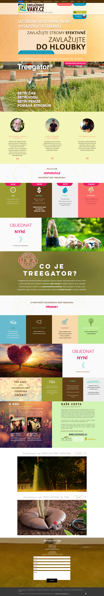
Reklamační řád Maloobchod (43, 589)
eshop (57, 542)
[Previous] (7, 86)
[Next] (96, 86)
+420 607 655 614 (36, 438)
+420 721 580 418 (19, 438)
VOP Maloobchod (22, 589)
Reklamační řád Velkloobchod (56, 589)
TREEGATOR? (52, 273)
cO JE (52, 266)
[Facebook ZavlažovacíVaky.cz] (86, 594)
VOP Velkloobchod (31, 589)
